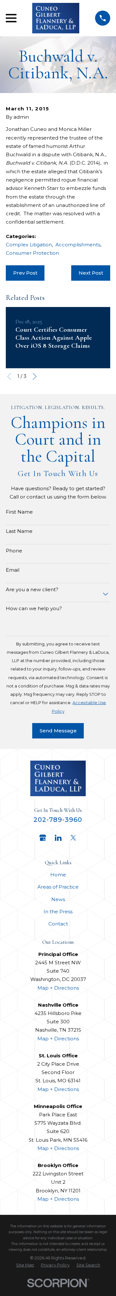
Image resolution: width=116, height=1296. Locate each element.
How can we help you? (34, 608)
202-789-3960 (58, 819)
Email (12, 570)
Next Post (91, 273)
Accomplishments (77, 245)
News (58, 899)
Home (58, 875)
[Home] (56, 18)
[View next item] (34, 376)
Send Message (58, 731)
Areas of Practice (58, 887)
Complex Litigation (29, 245)
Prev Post (25, 273)
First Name (19, 512)
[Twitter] (73, 837)
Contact (58, 924)
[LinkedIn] (58, 837)
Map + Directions (58, 988)
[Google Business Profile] (42, 837)
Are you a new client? (32, 590)
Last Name (19, 531)
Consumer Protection (32, 253)
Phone (14, 551)
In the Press (58, 911)
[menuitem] (25, 1265)
